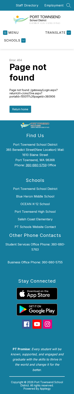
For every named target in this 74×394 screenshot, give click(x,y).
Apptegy (45, 388)
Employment (53, 5)
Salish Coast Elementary (35, 219)
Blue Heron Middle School (35, 196)
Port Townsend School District (35, 189)
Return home (20, 109)
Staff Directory (27, 5)
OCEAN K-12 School (35, 204)
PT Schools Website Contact (35, 227)
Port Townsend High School (35, 211)
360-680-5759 (36, 165)
